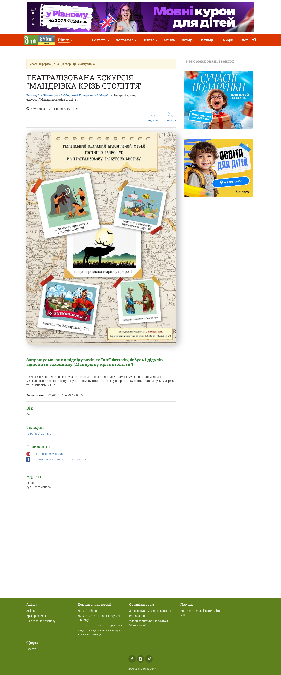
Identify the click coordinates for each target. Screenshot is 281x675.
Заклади (207, 39)
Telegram (149, 659)
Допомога (125, 39)
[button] (65, 40)
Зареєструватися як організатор (151, 610)
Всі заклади (137, 616)
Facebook (132, 659)
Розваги (99, 39)
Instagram (140, 659)
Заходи (187, 39)
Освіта (149, 39)
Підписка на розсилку (40, 621)
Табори (227, 39)
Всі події (32, 95)
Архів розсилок (36, 616)
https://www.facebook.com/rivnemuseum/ (59, 459)
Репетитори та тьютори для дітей (100, 625)
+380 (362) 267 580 (38, 433)
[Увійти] (255, 40)
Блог (244, 39)
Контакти (170, 120)
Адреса (153, 120)
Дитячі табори (87, 610)
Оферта (31, 649)
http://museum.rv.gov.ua (47, 453)
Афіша (169, 39)
